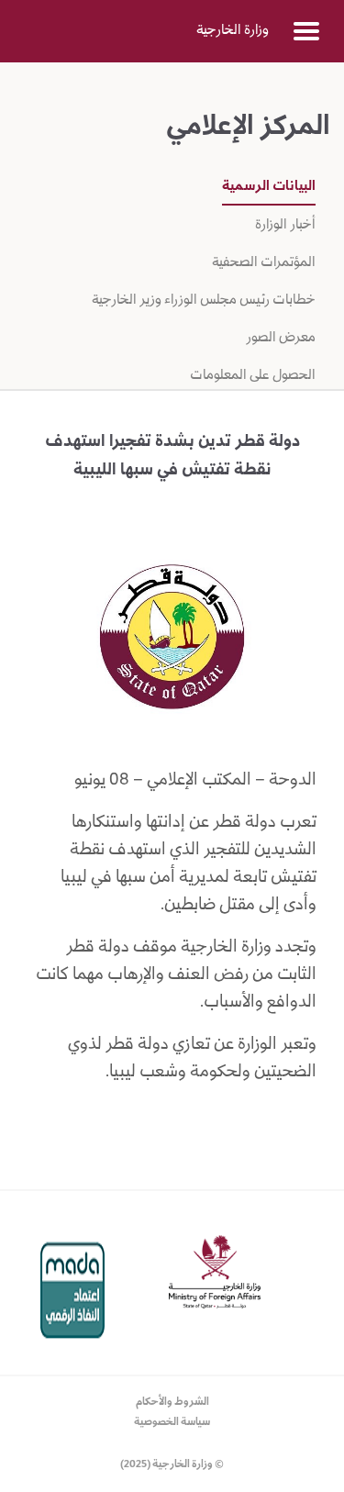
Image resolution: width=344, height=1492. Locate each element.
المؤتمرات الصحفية (262, 263)
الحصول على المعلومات (253, 376)
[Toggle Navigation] (306, 31)
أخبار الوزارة (285, 226)
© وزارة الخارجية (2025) (172, 1465)
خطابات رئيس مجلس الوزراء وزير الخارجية (204, 301)
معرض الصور (279, 338)
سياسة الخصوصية (172, 1423)
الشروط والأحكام (172, 1402)
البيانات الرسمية (269, 187)
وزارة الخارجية (232, 31)
